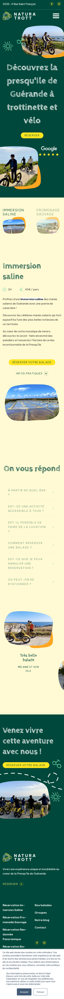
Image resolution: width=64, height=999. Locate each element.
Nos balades (43, 905)
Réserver (32, 135)
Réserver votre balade (32, 362)
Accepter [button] (24, 991)
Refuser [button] (40, 991)
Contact (40, 927)
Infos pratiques (29, 373)
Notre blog (42, 920)
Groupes (41, 912)
